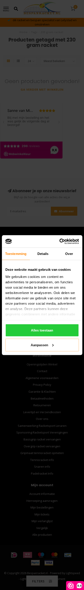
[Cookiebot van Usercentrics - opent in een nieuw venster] (60, 241)
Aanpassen (39, 345)
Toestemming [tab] (15, 254)
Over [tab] (69, 254)
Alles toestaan (42, 330)
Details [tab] (42, 254)
